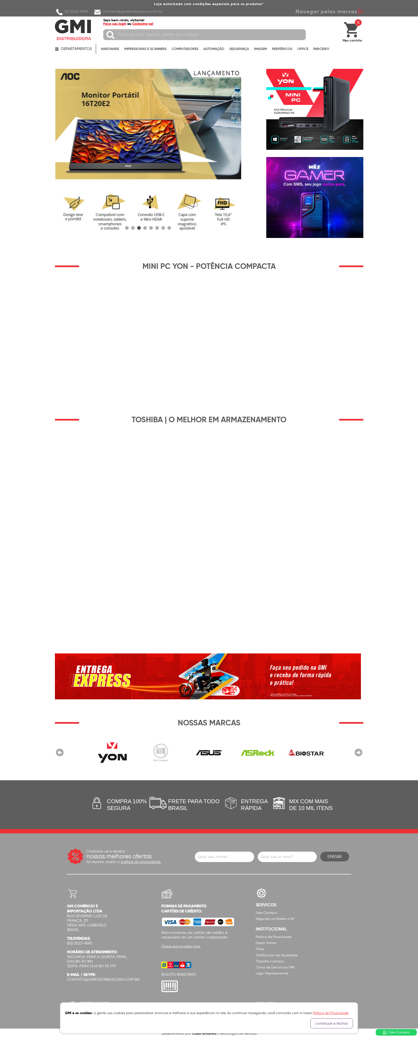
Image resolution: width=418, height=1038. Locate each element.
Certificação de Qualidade (277, 955)
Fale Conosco (266, 913)
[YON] (112, 752)
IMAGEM (260, 49)
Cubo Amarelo (204, 1033)
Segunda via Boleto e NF (275, 919)
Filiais (260, 949)
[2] (148, 153)
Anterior (60, 752)
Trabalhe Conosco (270, 961)
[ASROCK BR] (257, 752)
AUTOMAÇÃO (213, 49)
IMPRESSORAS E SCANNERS (145, 49)
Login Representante (272, 973)
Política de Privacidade (273, 937)
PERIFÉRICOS (282, 49)
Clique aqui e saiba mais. (181, 946)
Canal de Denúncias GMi (275, 967)
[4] (145, 228)
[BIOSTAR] (306, 752)
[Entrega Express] (208, 676)
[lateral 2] (314, 197)
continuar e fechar (331, 1023)
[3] (139, 228)
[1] (127, 228)
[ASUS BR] (209, 752)
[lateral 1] (314, 109)
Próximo (358, 752)
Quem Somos (266, 943)
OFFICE (302, 49)
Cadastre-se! (142, 23)
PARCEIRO (321, 49)
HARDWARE (110, 49)
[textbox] (204, 34)
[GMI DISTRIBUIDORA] (73, 30)
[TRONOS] (160, 752)
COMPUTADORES (185, 49)
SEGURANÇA (239, 49)
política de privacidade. (141, 862)
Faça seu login (114, 23)
